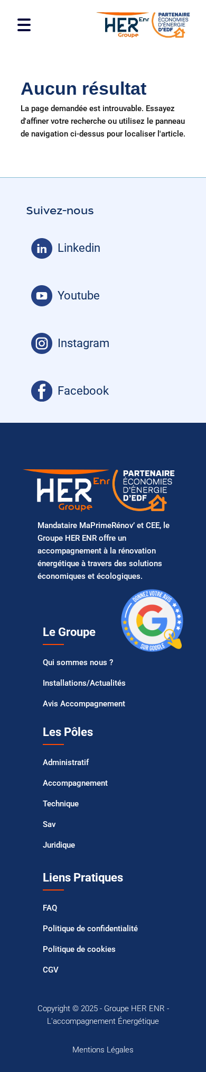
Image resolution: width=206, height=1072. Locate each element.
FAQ (50, 908)
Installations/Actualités (84, 683)
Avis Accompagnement (84, 703)
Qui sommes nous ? (78, 662)
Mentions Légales (103, 1050)
